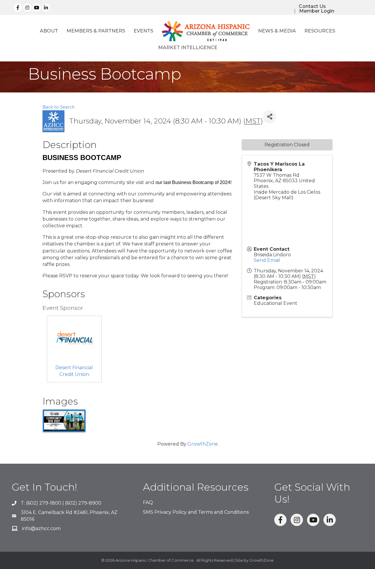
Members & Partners (96, 31)
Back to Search (58, 107)
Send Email (267, 260)
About (49, 31)
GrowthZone (203, 444)
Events (143, 31)
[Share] (269, 116)
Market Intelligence (187, 47)
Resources (319, 31)
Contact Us (312, 6)
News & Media (277, 31)
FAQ (148, 502)
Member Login (316, 11)
